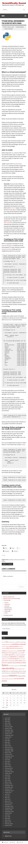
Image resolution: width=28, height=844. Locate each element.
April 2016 (8, 820)
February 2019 (9, 768)
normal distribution (14, 658)
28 (7, 705)
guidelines (14, 653)
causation (17, 642)
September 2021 (9, 735)
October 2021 (8, 733)
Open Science (5, 660)
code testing (22, 642)
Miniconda (6, 222)
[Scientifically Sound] (14, 5)
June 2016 (7, 816)
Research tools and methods (10, 598)
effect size (9, 648)
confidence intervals (19, 644)
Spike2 (10, 673)
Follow (5, 633)
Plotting (20, 660)
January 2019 (8, 770)
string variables (21, 676)
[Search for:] (14, 9)
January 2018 (8, 784)
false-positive (11, 650)
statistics (13, 675)
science (9, 671)
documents (4, 648)
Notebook (21, 658)
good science (9, 653)
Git (5, 602)
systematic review (8, 678)
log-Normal (18, 654)
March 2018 (8, 782)
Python (3, 561)
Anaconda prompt (6, 249)
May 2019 (7, 763)
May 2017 (7, 797)
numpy (23, 444)
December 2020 (9, 749)
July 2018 (7, 775)
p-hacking (9, 660)
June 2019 (7, 761)
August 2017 (8, 792)
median (3, 658)
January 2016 (8, 825)
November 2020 (9, 751)
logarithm (23, 654)
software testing (5, 673)
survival (3, 678)
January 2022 (8, 728)
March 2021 (8, 745)
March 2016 (8, 822)
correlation (4, 646)
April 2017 (8, 799)
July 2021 (7, 739)
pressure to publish (7, 662)
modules (6, 658)
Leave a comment (9, 28)
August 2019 (8, 758)
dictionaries (21, 646)
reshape (22, 668)
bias (7, 642)
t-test (13, 678)
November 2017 (9, 787)
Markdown (7, 608)
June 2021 (7, 740)
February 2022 (9, 726)
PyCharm (12, 208)
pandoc (16, 660)
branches (13, 642)
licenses (3, 654)
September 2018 (9, 771)
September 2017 (9, 790)
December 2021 (9, 730)
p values (23, 662)
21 (7, 703)
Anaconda (10, 559)
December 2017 (9, 785)
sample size (5, 671)
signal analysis (15, 671)
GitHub (6, 604)
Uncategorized (7, 615)
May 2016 (7, 818)
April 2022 (8, 723)
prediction (24, 660)
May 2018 (7, 778)
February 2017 (9, 803)
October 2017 (8, 789)
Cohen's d (7, 644)
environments (21, 559)
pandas (13, 660)
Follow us (5, 619)
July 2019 (7, 759)
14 (7, 700)
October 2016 (8, 810)
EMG (13, 648)
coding (3, 644)
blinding (9, 642)
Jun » (6, 707)
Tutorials (10, 564)
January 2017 (8, 804)
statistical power (5, 676)
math (18, 656)
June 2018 (7, 777)
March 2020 (8, 752)
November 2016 (9, 808)
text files (16, 678)
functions (20, 651)
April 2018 (8, 780)
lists (15, 654)
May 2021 (7, 742)
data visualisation (14, 646)
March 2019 (8, 766)
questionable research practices (14, 665)
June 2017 (7, 796)
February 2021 (9, 747)
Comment (21, 586)
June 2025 (7, 718)
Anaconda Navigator (7, 245)
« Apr (3, 707)
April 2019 (8, 765)
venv (12, 153)
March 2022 (8, 725)
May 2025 (7, 719)
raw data (24, 665)
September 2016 (9, 811)
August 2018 (8, 773)
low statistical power (6, 656)
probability (18, 662)
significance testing (22, 671)
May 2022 (7, 721)
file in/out (15, 650)
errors (7, 650)
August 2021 (8, 737)
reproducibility (8, 668)
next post (15, 530)
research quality (18, 668)
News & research (7, 597)
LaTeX (5, 606)
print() (13, 662)
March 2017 (8, 801)
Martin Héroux (20, 26)
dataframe (7, 646)
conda (15, 559)
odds (24, 658)
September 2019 (9, 756)
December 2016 (9, 806)
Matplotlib (7, 609)
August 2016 (8, 813)
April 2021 (8, 744)
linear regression (9, 654)
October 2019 (8, 754)
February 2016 (9, 823)
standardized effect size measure (18, 673)
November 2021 (9, 732)
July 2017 (7, 794)
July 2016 (7, 815)
